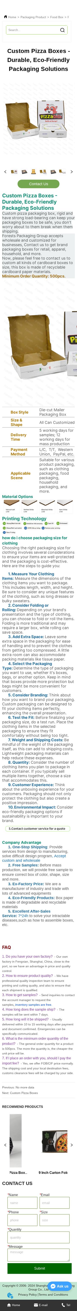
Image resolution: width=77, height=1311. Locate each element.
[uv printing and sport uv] (49, 524)
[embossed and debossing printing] (62, 524)
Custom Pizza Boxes (24, 1093)
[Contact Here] (38, 837)
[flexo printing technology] (9, 533)
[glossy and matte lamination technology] (12, 529)
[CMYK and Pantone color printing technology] (42, 529)
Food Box (56, 17)
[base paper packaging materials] (38, 514)
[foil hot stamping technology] (33, 524)
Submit (39, 1268)
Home (12, 17)
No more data (25, 1087)
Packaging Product (33, 17)
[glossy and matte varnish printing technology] (12, 524)
